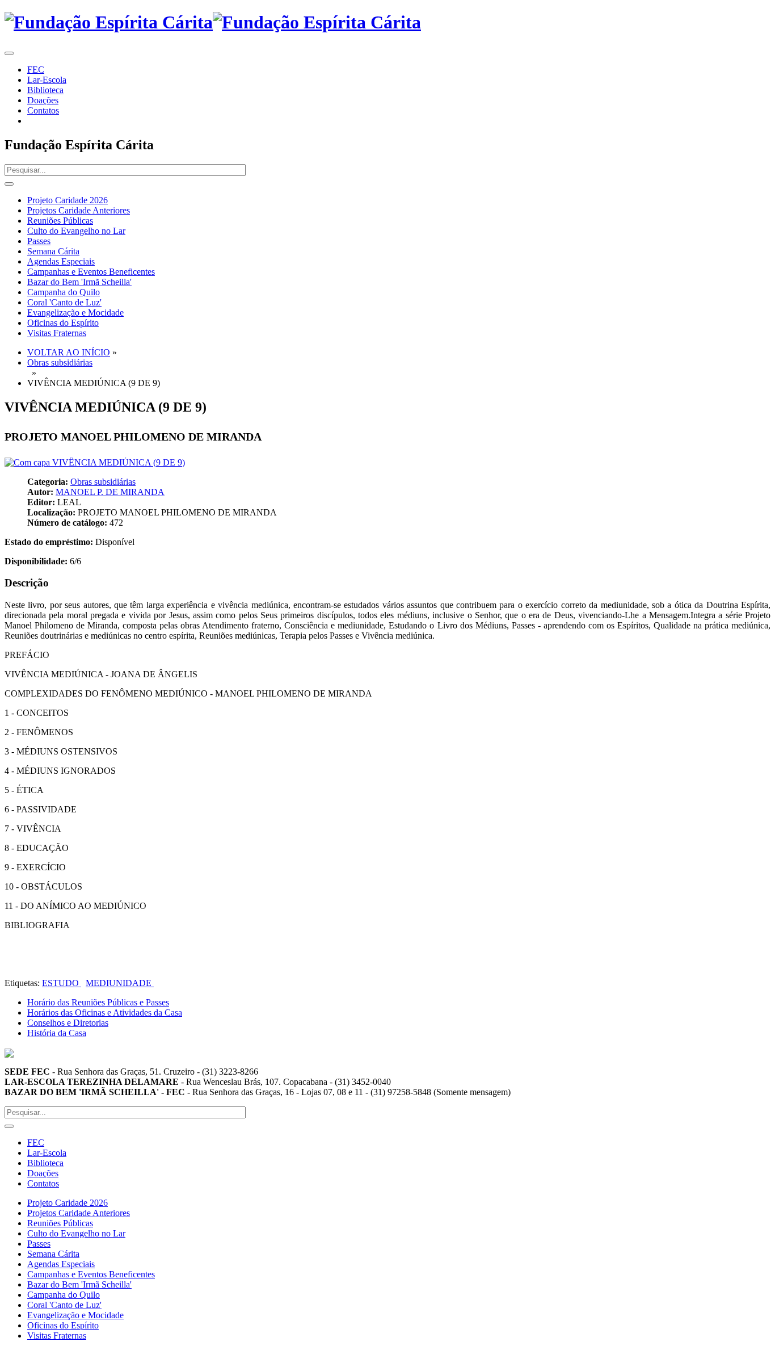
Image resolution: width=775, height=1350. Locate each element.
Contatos (43, 110)
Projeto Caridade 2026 (67, 200)
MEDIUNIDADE (120, 983)
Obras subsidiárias (59, 362)
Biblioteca (45, 90)
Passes (38, 241)
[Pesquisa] (9, 184)
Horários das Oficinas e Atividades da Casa (104, 1012)
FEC (35, 69)
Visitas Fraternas (56, 333)
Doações (42, 100)
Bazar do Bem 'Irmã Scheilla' (79, 282)
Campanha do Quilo (63, 292)
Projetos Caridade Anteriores (78, 210)
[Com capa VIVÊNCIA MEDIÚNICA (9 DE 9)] (95, 462)
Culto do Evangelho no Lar (76, 231)
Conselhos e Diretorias (67, 1023)
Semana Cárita (53, 251)
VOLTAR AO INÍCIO (68, 352)
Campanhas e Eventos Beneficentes (91, 271)
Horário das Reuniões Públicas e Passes (98, 1002)
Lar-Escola (46, 80)
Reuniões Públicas (60, 220)
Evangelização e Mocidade (75, 312)
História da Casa (56, 1033)
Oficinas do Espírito (63, 323)
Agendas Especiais (61, 261)
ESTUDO (61, 983)
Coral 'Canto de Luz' (64, 302)
